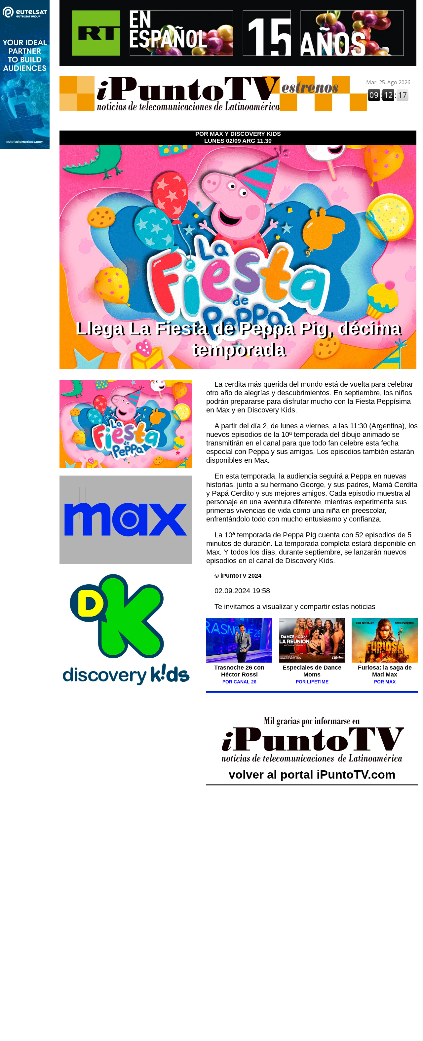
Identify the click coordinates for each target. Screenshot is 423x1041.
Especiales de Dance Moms (312, 671)
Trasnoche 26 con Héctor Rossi (239, 674)
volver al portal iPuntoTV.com (312, 774)
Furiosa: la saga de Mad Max (385, 671)
